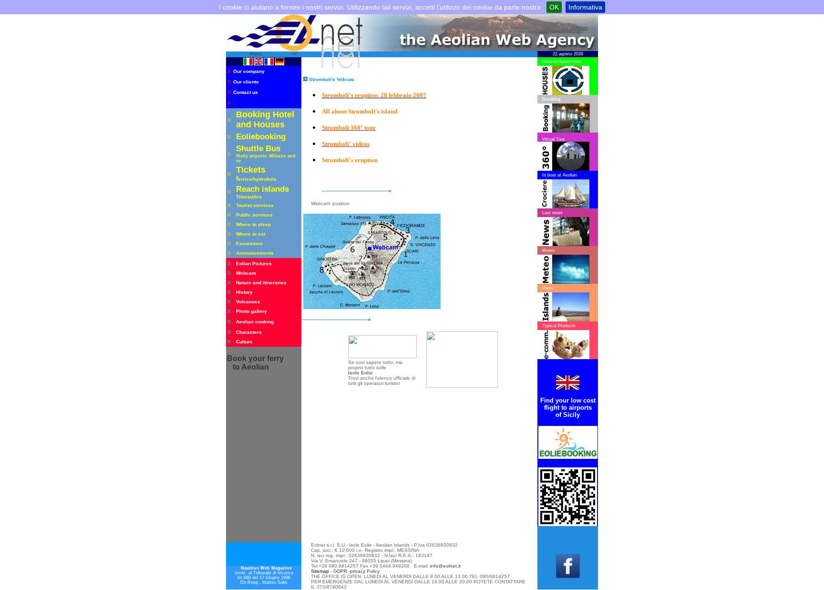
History (244, 292)
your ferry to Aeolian (255, 362)
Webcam (246, 273)
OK (554, 7)
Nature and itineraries (261, 282)
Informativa (585, 7)
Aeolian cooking (255, 321)
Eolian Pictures (254, 263)
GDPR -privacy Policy (356, 571)
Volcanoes (248, 301)
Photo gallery (251, 311)
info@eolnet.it (445, 566)
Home (256, 54)
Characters (249, 332)
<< (294, 54)
